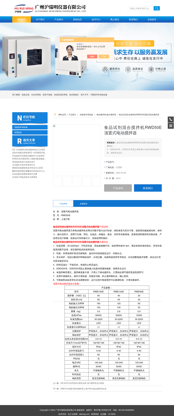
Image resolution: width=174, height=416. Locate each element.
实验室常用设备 (21, 127)
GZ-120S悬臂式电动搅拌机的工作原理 (28, 149)
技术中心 (96, 19)
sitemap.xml (84, 414)
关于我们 (40, 19)
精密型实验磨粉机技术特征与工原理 (27, 167)
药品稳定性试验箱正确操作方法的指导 (28, 155)
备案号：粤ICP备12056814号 (98, 410)
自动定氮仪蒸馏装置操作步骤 (24, 173)
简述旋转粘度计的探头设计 (23, 161)
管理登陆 (95, 414)
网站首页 (21, 19)
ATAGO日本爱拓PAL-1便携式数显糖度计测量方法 (30, 158)
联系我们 (133, 19)
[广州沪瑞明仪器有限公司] (53, 1)
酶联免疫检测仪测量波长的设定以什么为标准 (30, 170)
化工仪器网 (72, 414)
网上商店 (114, 19)
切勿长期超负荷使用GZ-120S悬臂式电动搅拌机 (30, 152)
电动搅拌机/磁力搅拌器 (106, 114)
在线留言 (152, 19)
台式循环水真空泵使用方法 (23, 164)
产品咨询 (118, 188)
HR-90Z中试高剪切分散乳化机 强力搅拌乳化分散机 (82, 383)
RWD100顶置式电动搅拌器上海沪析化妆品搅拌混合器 (83, 388)
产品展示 (59, 19)
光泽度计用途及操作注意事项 (24, 177)
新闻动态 (77, 19)
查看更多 (18, 132)
